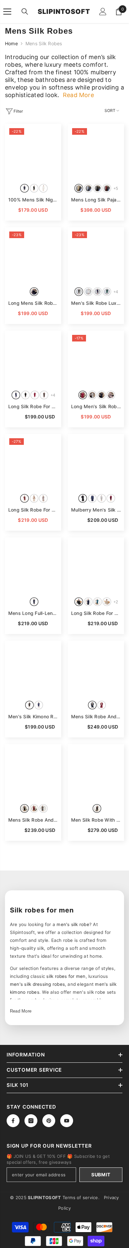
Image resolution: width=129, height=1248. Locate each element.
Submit (100, 1174)
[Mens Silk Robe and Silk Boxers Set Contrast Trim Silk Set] (96, 669)
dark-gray (43, 808)
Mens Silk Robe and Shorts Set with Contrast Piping (33, 820)
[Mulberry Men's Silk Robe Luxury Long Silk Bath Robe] (96, 462)
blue (88, 188)
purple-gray (111, 395)
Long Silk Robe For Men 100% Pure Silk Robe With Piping (33, 510)
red (101, 705)
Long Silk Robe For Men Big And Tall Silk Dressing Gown (33, 406)
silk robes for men (65, 976)
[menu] (7, 12)
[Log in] (103, 11)
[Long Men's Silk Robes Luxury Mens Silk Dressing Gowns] (96, 359)
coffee (44, 395)
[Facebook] (13, 1120)
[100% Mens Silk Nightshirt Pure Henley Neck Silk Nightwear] (33, 152)
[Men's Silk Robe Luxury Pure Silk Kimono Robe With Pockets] (96, 255)
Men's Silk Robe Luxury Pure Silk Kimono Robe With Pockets (96, 303)
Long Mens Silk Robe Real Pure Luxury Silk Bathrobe (33, 303)
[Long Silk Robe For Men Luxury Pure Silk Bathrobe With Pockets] (96, 565)
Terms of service (80, 1197)
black (34, 188)
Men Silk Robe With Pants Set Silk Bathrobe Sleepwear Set (96, 820)
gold (78, 188)
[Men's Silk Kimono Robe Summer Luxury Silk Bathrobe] (33, 669)
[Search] (25, 12)
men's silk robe (73, 924)
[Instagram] (30, 1120)
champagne (107, 601)
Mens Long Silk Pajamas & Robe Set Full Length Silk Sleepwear (96, 199)
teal (97, 601)
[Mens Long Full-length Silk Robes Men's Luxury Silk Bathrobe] (33, 565)
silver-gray (92, 395)
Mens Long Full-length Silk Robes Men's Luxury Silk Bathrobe (33, 613)
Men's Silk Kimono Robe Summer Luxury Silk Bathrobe (33, 716)
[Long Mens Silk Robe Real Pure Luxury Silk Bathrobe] (33, 255)
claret (107, 188)
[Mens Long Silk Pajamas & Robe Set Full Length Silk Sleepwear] (96, 152)
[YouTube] (66, 1120)
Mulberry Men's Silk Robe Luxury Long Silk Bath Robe (96, 510)
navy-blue (24, 188)
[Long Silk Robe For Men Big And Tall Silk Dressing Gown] (33, 359)
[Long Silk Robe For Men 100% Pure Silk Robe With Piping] (33, 462)
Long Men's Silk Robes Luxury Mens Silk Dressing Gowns (96, 406)
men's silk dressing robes (37, 984)
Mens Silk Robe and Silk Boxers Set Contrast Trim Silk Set (96, 716)
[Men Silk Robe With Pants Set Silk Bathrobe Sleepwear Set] (96, 772)
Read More (20, 1011)
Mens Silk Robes (43, 43)
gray (43, 498)
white (43, 188)
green (107, 291)
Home (11, 43)
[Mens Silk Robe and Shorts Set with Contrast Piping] (33, 772)
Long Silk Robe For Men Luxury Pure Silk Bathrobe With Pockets (96, 613)
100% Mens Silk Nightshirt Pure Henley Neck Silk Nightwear (33, 199)
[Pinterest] (48, 1120)
